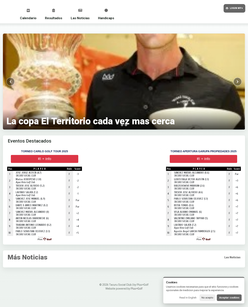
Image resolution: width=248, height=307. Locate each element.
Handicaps (106, 18)
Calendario (28, 18)
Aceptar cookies (229, 297)
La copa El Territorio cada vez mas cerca (90, 121)
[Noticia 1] (122, 125)
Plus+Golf (137, 288)
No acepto (207, 297)
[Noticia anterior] (10, 82)
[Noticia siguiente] (237, 82)
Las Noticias (80, 18)
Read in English (187, 297)
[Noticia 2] (126, 125)
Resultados (53, 18)
